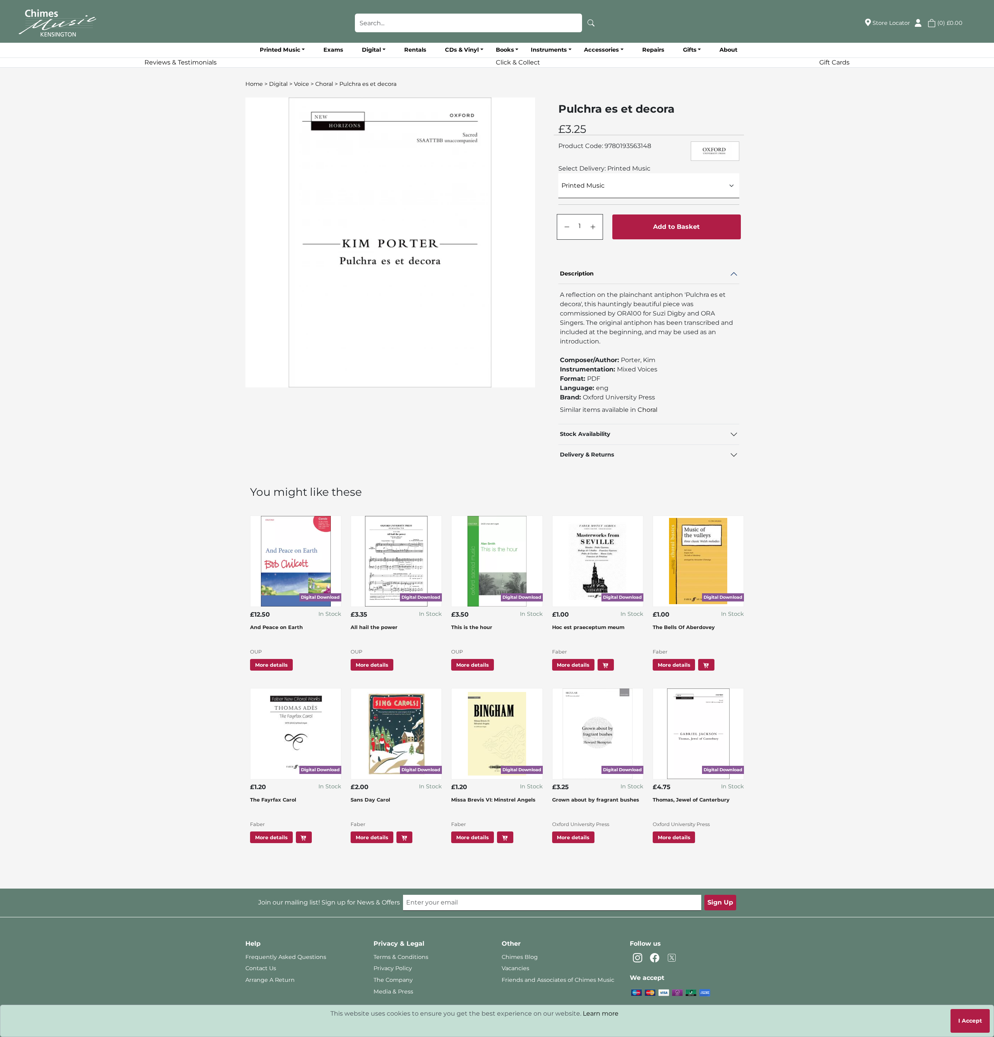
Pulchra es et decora (367, 83)
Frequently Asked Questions (285, 956)
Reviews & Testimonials (180, 62)
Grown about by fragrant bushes (595, 800)
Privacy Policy (393, 968)
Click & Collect (518, 62)
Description (577, 273)
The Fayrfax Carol (273, 800)
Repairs (653, 49)
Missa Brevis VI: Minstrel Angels (493, 800)
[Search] (591, 23)
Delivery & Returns (587, 454)
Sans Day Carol (370, 800)
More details (271, 665)
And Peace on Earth (276, 627)
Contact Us (260, 968)
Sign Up (720, 902)
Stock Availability (585, 433)
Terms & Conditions (401, 956)
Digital (278, 83)
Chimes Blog (520, 956)
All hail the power (374, 627)
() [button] (949, 22)
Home (254, 83)
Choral (324, 83)
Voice (301, 83)
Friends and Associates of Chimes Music (558, 979)
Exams (333, 49)
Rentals (415, 49)
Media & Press (393, 991)
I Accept (970, 1020)
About (728, 49)
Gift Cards (834, 62)
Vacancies (515, 968)
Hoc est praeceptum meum (588, 627)
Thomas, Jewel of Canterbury (691, 800)
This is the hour (471, 627)
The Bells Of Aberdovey (684, 627)
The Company (393, 979)
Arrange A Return (270, 979)
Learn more (601, 1013)
